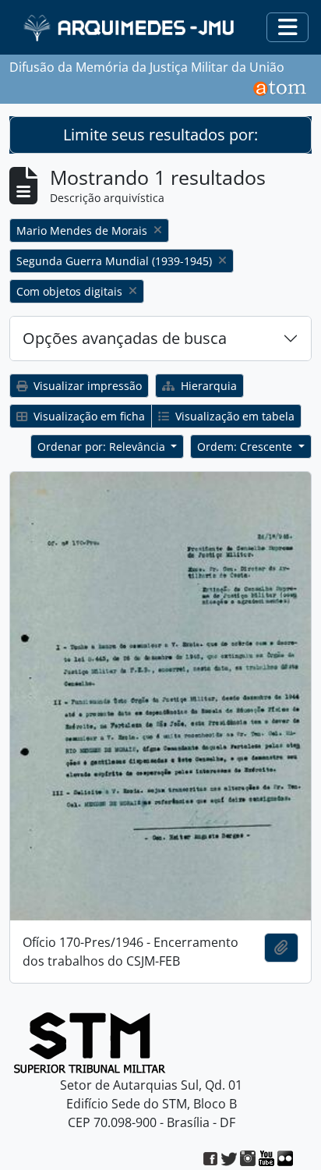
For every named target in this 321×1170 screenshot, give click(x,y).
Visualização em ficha (87, 416)
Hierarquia (207, 385)
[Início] (130, 28)
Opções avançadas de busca (125, 338)
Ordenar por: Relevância (102, 446)
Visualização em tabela (233, 416)
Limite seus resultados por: (160, 134)
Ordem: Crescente (246, 446)
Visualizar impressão (86, 385)
